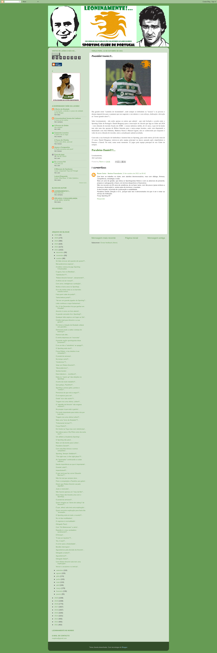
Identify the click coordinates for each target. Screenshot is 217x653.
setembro (60, 570)
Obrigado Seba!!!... (62, 559)
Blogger (124, 647)
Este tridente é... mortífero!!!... (66, 374)
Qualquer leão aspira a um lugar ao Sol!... (71, 317)
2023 (56, 244)
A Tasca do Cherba (61, 140)
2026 (56, 235)
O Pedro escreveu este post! (63, 149)
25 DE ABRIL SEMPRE (62, 200)
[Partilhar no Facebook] (122, 162)
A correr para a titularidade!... (66, 544)
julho (58, 576)
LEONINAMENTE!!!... (62, 191)
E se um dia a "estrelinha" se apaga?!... (70, 345)
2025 (56, 238)
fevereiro (59, 591)
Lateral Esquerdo (61, 176)
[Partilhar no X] (120, 162)
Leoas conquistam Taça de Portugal (66, 171)
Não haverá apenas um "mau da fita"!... (70, 492)
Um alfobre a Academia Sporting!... (68, 437)
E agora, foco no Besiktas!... (66, 272)
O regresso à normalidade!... (66, 521)
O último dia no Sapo (61, 134)
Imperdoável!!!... (61, 470)
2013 (56, 619)
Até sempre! (58, 127)
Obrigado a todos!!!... (63, 553)
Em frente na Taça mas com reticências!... (71, 429)
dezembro (60, 252)
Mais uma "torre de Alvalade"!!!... (67, 420)
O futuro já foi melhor (61, 120)
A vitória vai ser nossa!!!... (65, 281)
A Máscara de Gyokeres (63, 169)
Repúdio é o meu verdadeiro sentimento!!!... (66, 531)
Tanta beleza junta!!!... (64, 297)
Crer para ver (58, 163)
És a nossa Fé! (60, 162)
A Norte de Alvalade (61, 109)
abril (58, 585)
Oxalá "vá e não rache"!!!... (65, 398)
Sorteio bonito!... (62, 371)
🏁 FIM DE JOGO (60, 156)
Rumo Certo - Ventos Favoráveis (109, 173)
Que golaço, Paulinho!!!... (65, 385)
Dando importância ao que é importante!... (71, 464)
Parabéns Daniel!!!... (63, 446)
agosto (59, 573)
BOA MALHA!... (59, 193)
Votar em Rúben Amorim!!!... (66, 365)
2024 (56, 241)
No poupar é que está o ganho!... (68, 409)
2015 (56, 613)
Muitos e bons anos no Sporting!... (68, 287)
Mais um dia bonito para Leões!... (68, 443)
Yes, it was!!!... (61, 541)
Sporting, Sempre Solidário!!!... (67, 453)
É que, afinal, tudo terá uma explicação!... (71, 507)
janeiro (59, 594)
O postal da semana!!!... (64, 500)
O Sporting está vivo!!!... (64, 348)
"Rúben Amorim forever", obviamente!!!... (70, 278)
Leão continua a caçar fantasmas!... (68, 303)
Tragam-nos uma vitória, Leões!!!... (68, 401)
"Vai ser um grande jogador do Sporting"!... (71, 300)
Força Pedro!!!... (61, 426)
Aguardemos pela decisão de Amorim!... (70, 550)
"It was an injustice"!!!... (64, 538)
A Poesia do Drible (61, 125)
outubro (59, 258)
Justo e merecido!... (63, 489)
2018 (56, 604)
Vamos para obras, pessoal (63, 142)
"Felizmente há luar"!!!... (64, 423)
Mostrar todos (82, 182)
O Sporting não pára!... (64, 440)
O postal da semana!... (64, 356)
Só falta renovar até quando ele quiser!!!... (71, 261)
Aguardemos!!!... (62, 556)
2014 (56, 616)
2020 (56, 598)
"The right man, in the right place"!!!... (69, 456)
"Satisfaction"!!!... (62, 275)
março (58, 588)
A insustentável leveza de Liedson (67, 118)
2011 (56, 625)
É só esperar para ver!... (64, 395)
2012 (56, 622)
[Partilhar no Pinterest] (125, 162)
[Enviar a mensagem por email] (116, 162)
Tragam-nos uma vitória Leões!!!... (68, 417)
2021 (56, 250)
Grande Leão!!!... (62, 467)
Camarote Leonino (61, 133)
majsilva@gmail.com (59, 638)
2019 (56, 601)
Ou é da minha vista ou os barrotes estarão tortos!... (68, 290)
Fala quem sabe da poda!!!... (66, 294)
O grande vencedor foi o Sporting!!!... (69, 314)
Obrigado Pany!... (62, 524)
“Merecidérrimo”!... (62, 368)
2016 (56, 610)
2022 (56, 247)
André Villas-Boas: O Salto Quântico (66, 178)
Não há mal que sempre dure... (67, 478)
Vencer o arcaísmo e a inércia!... (67, 566)
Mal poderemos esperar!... (65, 264)
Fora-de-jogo (59, 154)
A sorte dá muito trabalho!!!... (66, 382)
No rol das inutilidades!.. (64, 518)
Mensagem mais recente (104, 238)
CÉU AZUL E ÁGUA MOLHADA (65, 198)
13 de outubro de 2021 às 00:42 (134, 173)
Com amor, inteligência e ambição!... (69, 284)
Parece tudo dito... (62, 335)
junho (58, 579)
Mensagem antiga (156, 238)
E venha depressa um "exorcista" (68, 337)
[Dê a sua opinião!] (118, 162)
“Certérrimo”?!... (61, 362)
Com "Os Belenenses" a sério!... (67, 527)
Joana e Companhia (62, 147)
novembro (60, 255)
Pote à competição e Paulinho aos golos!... (71, 481)
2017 (56, 607)
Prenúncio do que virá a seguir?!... (68, 392)
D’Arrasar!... (60, 535)
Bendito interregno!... (63, 547)
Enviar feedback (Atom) (109, 243)
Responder (101, 199)
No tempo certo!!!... (63, 359)
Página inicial (131, 238)
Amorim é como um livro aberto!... (68, 311)
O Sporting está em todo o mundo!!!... (69, 515)
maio (58, 582)
